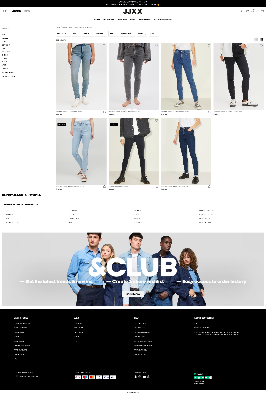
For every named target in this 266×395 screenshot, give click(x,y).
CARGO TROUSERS (76, 219)
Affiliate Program (22, 346)
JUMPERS (72, 223)
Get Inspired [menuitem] (108, 19)
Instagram (78, 328)
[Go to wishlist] (257, 12)
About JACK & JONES (22, 323)
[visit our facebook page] (135, 378)
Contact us (139, 337)
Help (136, 318)
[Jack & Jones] (133, 14)
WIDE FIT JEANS (205, 223)
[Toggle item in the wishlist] (104, 46)
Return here (139, 328)
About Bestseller (204, 318)
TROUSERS (73, 211)
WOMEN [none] (16, 11)
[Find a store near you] (247, 12)
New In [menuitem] (97, 19)
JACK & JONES (21, 318)
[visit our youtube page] (144, 378)
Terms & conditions (143, 341)
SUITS (136, 215)
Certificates (19, 354)
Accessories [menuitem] (144, 19)
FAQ (15, 359)
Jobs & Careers (20, 328)
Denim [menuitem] (132, 19)
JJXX (64, 27)
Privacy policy (140, 350)
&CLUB (16, 337)
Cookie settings (133, 392)
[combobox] (63, 33)
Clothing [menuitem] (122, 19)
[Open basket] (262, 11)
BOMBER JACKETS (206, 211)
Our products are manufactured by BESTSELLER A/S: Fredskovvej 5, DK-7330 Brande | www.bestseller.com (217, 333)
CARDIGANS (139, 223)
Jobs (196, 323)
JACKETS (137, 211)
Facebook (78, 332)
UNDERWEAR (204, 219)
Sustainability (20, 341)
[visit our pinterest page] (148, 378)
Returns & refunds (142, 332)
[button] (81, 76)
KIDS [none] (27, 11)
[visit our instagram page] (139, 378)
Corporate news (201, 328)
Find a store (19, 332)
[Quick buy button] (104, 112)
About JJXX (79, 323)
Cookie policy (140, 354)
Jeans (70, 27)
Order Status (140, 323)
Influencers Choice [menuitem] (163, 19)
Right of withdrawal (143, 346)
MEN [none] (5, 11)
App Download (20, 350)
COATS (71, 215)
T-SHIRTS (137, 219)
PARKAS (7, 219)
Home (58, 27)
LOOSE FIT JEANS (206, 215)
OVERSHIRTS (9, 215)
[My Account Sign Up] (133, 269)
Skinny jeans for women (83, 27)
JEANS (6, 211)
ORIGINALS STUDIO (11, 223)
